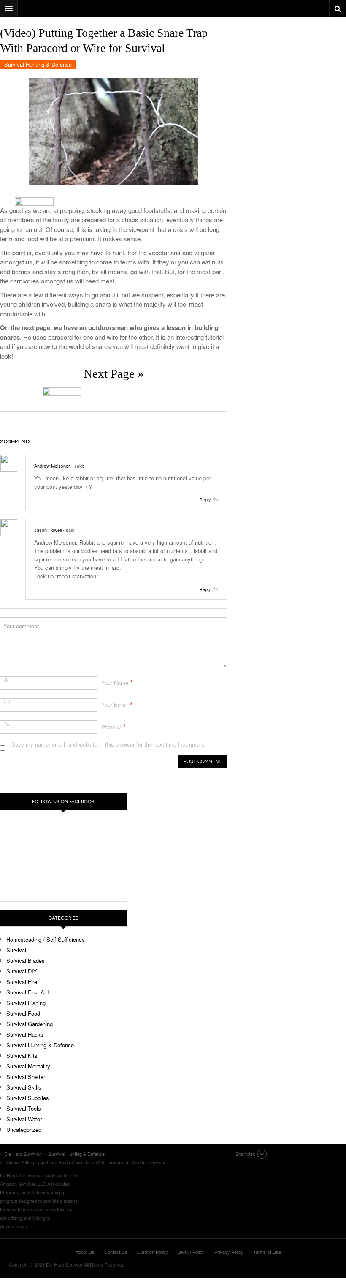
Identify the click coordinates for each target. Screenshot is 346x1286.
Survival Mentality (28, 1066)
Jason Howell (48, 529)
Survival (16, 950)
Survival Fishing (26, 1003)
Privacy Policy (228, 1251)
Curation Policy (152, 1251)
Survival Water (24, 1119)
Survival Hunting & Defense (38, 64)
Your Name (114, 682)
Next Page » (114, 373)
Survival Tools (23, 1108)
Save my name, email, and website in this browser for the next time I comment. (108, 744)
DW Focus (173, 8)
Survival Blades (25, 960)
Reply (205, 499)
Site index (245, 1153)
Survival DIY (21, 971)
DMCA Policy (191, 1251)
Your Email (114, 704)
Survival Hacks (24, 1034)
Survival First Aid (27, 992)
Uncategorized (23, 1129)
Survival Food (23, 1013)
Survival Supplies (27, 1098)
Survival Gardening (29, 1024)
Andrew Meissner (52, 465)
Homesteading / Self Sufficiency (45, 939)
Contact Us (115, 1251)
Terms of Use (267, 1251)
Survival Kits (22, 1056)
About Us (85, 1251)
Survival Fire (21, 982)
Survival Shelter (25, 1077)
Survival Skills (23, 1087)
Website (111, 726)
